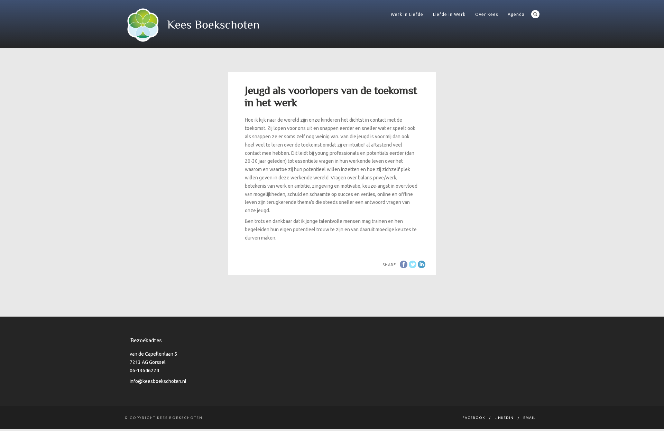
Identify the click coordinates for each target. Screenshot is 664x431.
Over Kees (486, 14)
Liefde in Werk (449, 14)
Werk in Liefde (407, 14)
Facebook (473, 418)
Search (535, 14)
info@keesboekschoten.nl (158, 381)
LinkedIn (504, 418)
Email (529, 418)
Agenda (516, 14)
